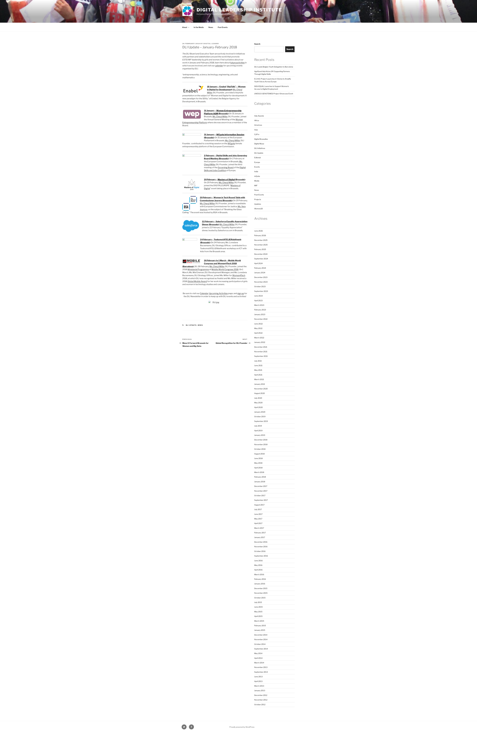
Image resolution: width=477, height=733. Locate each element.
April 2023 (258, 300)
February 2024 (260, 268)
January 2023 (259, 314)
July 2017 (258, 509)
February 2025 (260, 249)
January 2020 (259, 412)
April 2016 (258, 570)
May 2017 (258, 519)
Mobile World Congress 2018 (225, 269)
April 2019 (258, 430)
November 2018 (260, 444)
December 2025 (260, 240)
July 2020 (258, 398)
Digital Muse (259, 144)
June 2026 (258, 231)
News (210, 27)
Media (256, 181)
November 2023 (261, 282)
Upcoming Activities (218, 293)
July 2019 (258, 426)
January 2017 (259, 537)
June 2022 (258, 324)
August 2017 (259, 505)
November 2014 (260, 639)
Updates (257, 204)
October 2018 (259, 449)
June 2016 (258, 560)
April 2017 (258, 523)
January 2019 (259, 435)
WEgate (231, 143)
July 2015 (258, 602)
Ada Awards (259, 116)
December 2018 (260, 440)
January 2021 (259, 384)
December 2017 (260, 486)
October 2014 (259, 644)
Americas (258, 125)
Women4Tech (238, 275)
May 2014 (258, 653)
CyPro (256, 134)
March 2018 (259, 472)
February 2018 (260, 477)
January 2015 (259, 630)
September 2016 (261, 556)
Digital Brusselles (261, 139)
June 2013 (258, 676)
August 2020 (259, 393)
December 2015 (260, 588)
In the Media (199, 27)
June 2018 (258, 458)
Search (257, 44)
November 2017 (260, 491)
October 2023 (260, 286)
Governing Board (226, 167)
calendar (219, 65)
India (256, 171)
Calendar (204, 293)
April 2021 (258, 375)
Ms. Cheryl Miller (220, 116)
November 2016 (260, 546)
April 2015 (258, 616)
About (184, 27)
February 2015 (260, 625)
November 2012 (260, 700)
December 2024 (260, 254)
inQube (257, 176)
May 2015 (258, 612)
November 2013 (260, 667)
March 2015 (259, 621)
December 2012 (260, 695)
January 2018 (259, 482)
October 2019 (259, 416)
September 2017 (261, 500)
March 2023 (259, 305)
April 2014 (258, 658)
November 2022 (260, 319)
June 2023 (258, 296)
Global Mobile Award (197, 281)
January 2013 (259, 690)
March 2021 (259, 379)
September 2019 (261, 421)
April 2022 (258, 333)
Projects (257, 199)
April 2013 (258, 681)
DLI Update (191, 325)
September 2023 (261, 291)
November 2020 (261, 389)
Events (257, 167)
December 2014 (260, 635)
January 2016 (259, 584)
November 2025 (261, 245)
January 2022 (259, 342)
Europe (257, 162)
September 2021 (261, 356)
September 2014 (261, 649)
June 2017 (258, 514)
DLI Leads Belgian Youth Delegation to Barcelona (273, 67)
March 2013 (259, 686)
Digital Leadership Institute (239, 10)
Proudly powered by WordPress (241, 727)
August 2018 (259, 454)
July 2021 (258, 361)
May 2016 (258, 565)
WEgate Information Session (230, 134)
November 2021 (260, 351)
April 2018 (258, 468)
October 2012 (259, 704)
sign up (240, 293)
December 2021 (260, 347)
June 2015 (258, 607)
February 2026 (260, 235)
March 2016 (259, 574)
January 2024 (259, 272)
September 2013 (261, 672)
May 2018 (258, 463)
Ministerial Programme (198, 269)
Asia (256, 130)
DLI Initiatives (259, 148)
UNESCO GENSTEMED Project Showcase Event (273, 94)
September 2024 (261, 259)
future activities (237, 62)
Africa (256, 120)
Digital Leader (211, 43)
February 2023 (260, 310)
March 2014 (259, 663)
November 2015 (260, 593)
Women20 (258, 209)
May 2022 (258, 328)
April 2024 (258, 263)
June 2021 (258, 365)
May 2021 (258, 370)
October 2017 (259, 495)
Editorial (257, 157)
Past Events (223, 27)
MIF (255, 185)
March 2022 (259, 338)
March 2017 (259, 528)
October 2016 (259, 551)
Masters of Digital (226, 179)
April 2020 (258, 407)
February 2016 (260, 579)
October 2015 (259, 598)
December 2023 (260, 277)
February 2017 (260, 533)
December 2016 (260, 542)
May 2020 (258, 403)
